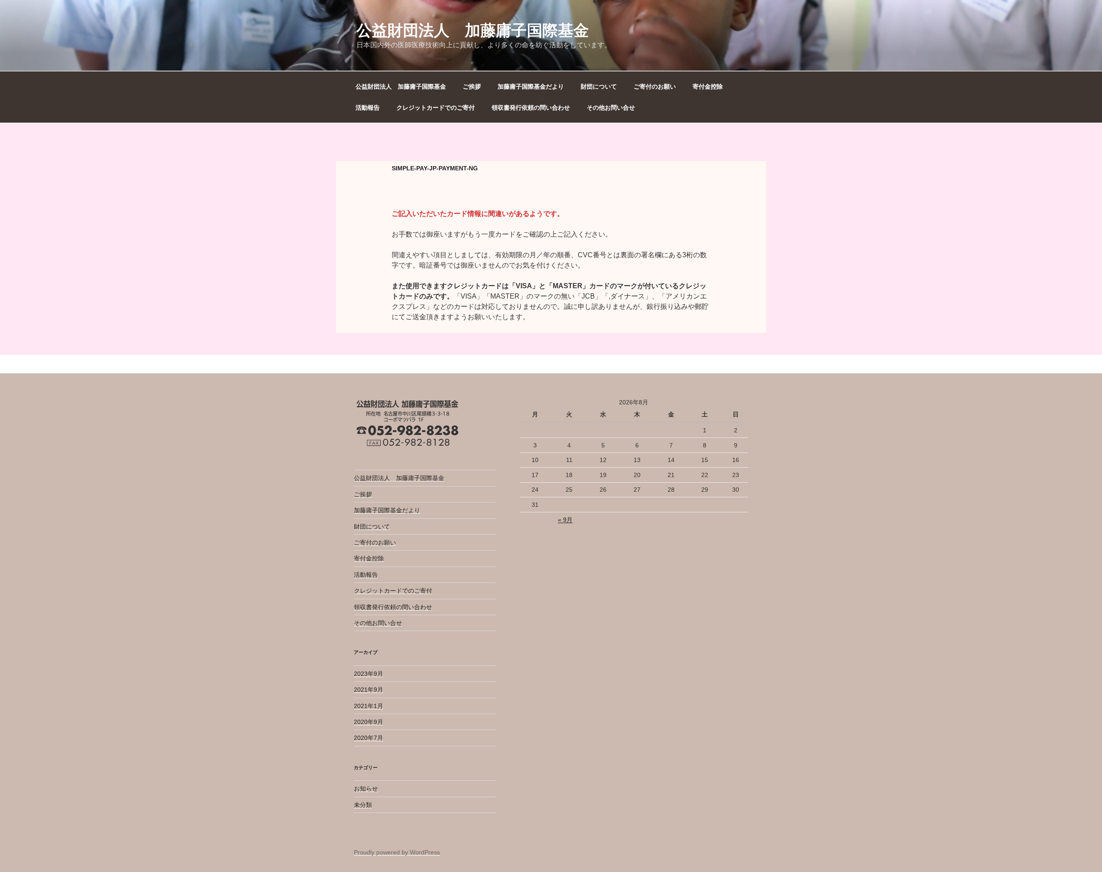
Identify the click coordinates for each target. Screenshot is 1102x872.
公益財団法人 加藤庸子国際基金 (472, 30)
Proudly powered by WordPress (397, 852)
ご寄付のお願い (655, 86)
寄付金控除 (708, 86)
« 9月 (565, 519)
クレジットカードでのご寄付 (435, 107)
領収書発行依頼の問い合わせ (531, 107)
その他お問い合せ (611, 107)
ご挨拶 (472, 86)
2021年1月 (368, 706)
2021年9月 (368, 689)
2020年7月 (368, 737)
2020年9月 (368, 721)
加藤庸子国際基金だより (531, 86)
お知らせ (366, 788)
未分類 (363, 804)
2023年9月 (368, 673)
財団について (599, 86)
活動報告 (368, 107)
